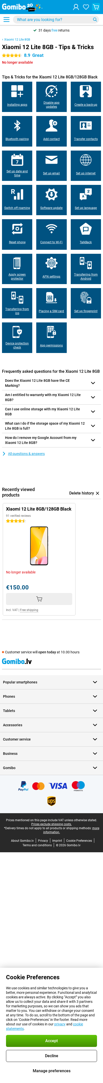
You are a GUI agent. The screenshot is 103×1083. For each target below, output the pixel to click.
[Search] (95, 20)
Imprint (57, 841)
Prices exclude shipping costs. (51, 824)
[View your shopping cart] (96, 7)
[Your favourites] (86, 7)
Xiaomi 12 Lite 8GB (17, 39)
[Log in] (76, 7)
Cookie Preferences (79, 841)
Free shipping (29, 610)
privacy (60, 1024)
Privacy (43, 841)
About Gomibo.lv (22, 841)
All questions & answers (26, 454)
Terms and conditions (37, 845)
